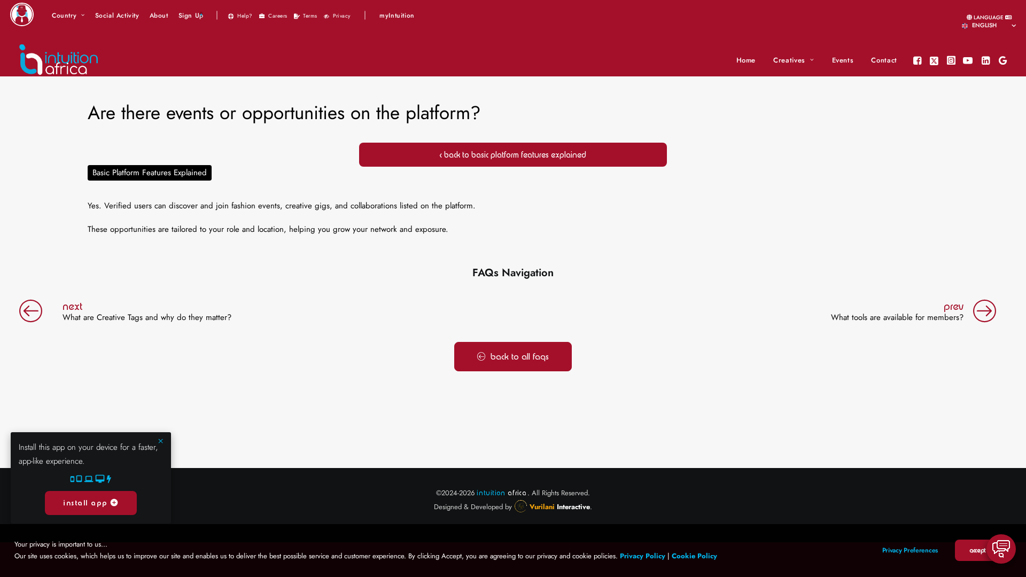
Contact (884, 60)
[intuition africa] (58, 60)
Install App (87, 503)
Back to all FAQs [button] (520, 357)
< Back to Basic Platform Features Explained (513, 154)
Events (843, 60)
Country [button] (64, 15)
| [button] (217, 15)
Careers (277, 16)
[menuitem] (68, 15)
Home (746, 60)
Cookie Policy (694, 556)
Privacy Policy (642, 556)
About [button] (159, 15)
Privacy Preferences (910, 550)
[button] (918, 60)
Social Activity (117, 15)
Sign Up (191, 15)
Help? (245, 16)
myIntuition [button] (397, 15)
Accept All (980, 550)
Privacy (342, 16)
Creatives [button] (789, 60)
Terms (310, 16)
